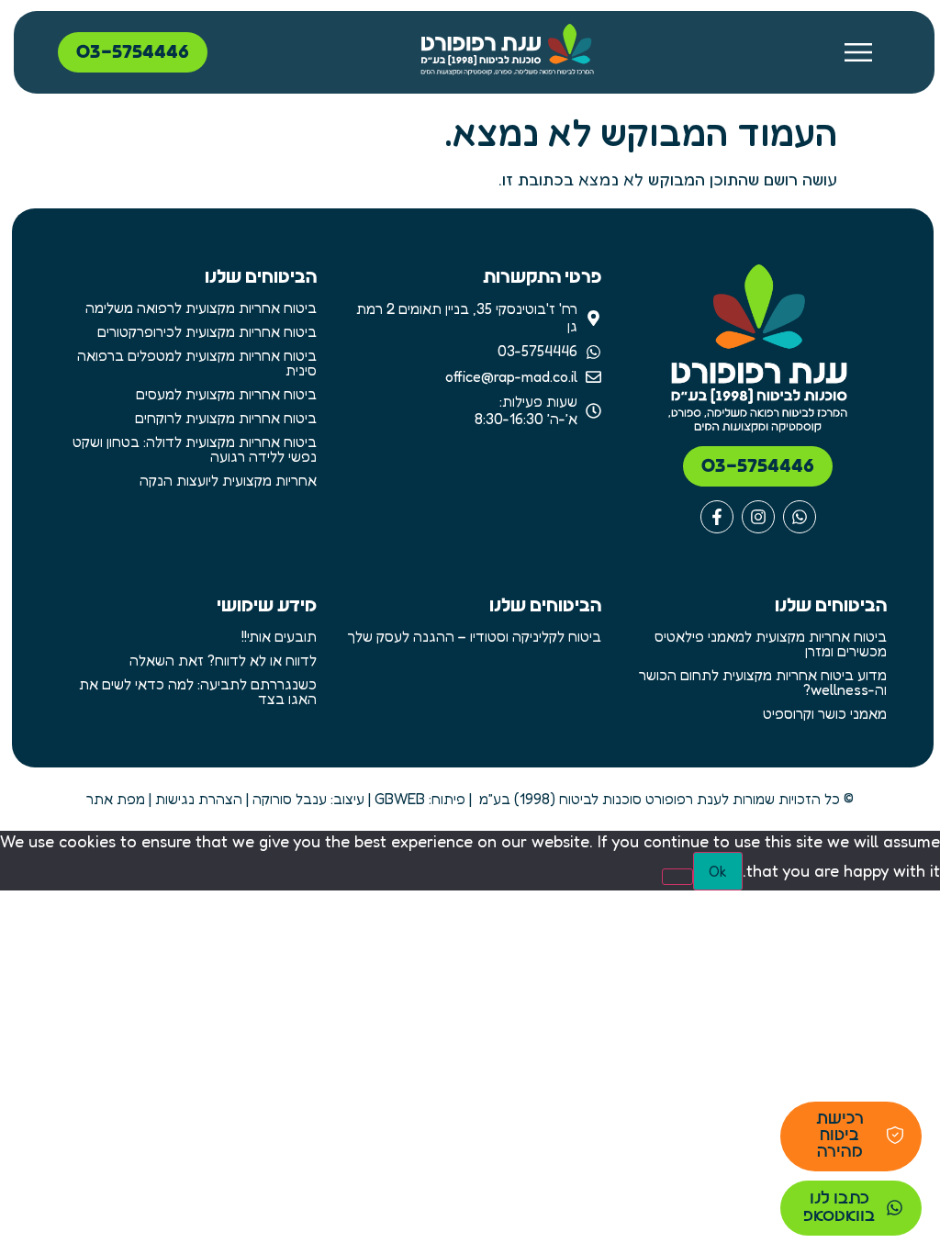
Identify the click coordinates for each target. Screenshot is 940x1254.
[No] (677, 876)
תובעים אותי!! (279, 636)
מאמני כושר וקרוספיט (824, 713)
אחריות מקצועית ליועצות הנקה (228, 480)
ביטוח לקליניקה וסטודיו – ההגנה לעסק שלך (474, 636)
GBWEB (400, 798)
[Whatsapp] (799, 516)
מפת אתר (115, 798)
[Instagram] (758, 516)
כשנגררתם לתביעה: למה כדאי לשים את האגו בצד (198, 691)
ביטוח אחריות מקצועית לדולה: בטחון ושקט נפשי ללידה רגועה (195, 449)
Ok (718, 871)
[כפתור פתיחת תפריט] (865, 52)
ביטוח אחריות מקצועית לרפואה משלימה (201, 307)
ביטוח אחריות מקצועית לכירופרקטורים (207, 331)
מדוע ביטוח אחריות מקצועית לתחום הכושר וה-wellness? (762, 682)
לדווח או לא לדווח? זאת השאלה (223, 660)
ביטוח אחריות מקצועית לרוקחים (226, 417)
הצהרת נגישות (198, 798)
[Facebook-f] (716, 516)
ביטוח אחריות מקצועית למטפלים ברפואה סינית (197, 362)
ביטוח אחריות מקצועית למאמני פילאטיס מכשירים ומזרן (770, 643)
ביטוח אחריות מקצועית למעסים (226, 393)
